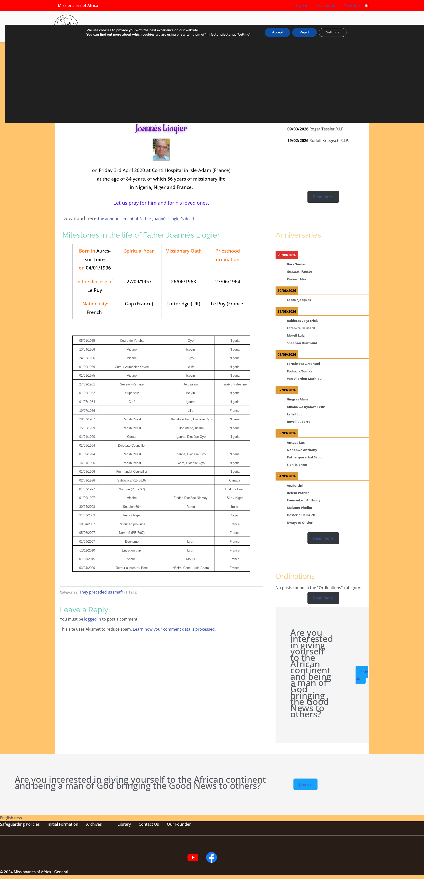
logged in (92, 619)
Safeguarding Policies (20, 824)
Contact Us (149, 824)
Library (124, 824)
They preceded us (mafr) (102, 592)
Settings (332, 32)
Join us (362, 675)
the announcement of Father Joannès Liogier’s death (147, 218)
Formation (68, 824)
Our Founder (179, 824)
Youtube (351, 5)
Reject (304, 32)
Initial (53, 824)
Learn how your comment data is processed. (174, 629)
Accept (277, 32)
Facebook (325, 5)
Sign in (302, 5)
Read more (323, 196)
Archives (94, 824)
